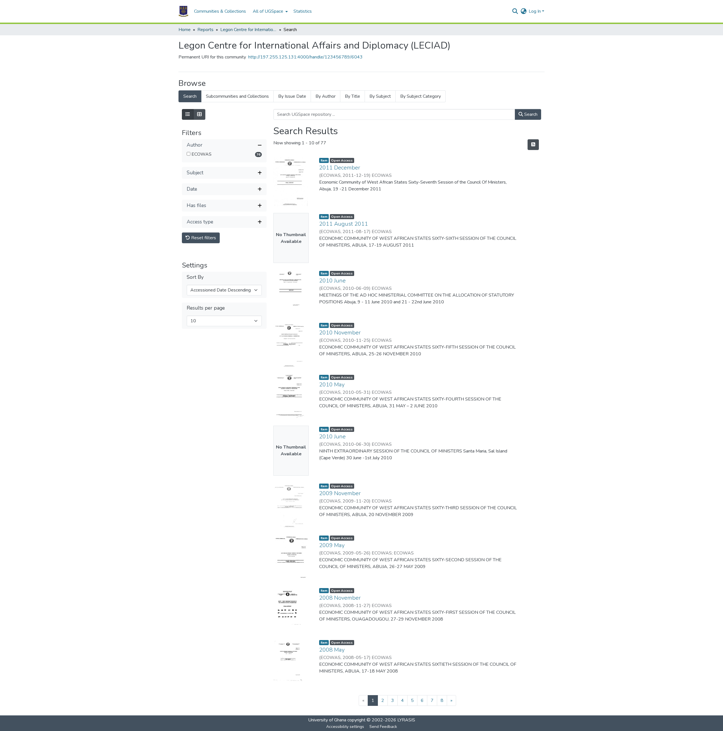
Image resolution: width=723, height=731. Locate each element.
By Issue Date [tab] (292, 96)
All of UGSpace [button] (268, 11)
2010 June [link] (332, 280)
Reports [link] (205, 30)
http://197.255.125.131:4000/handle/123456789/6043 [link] (305, 57)
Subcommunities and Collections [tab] (237, 96)
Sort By (195, 277)
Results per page (206, 308)
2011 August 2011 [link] (343, 224)
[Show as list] (188, 114)
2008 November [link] (340, 598)
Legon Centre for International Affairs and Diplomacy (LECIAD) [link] (248, 30)
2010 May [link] (332, 384)
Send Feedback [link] (383, 726)
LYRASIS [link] (406, 720)
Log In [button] (535, 11)
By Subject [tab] (380, 96)
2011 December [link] (339, 167)
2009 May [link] (332, 545)
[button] (183, 11)
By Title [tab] (352, 96)
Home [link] (184, 30)
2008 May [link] (332, 650)
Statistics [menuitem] (302, 11)
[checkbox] (188, 154)
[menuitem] (270, 11)
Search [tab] (190, 96)
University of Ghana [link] (327, 720)
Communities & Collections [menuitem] (220, 11)
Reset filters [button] (203, 238)
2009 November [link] (340, 493)
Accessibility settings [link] (345, 726)
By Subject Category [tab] (420, 96)
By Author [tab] (325, 96)
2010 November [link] (340, 332)
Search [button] (530, 114)
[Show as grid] (199, 114)
